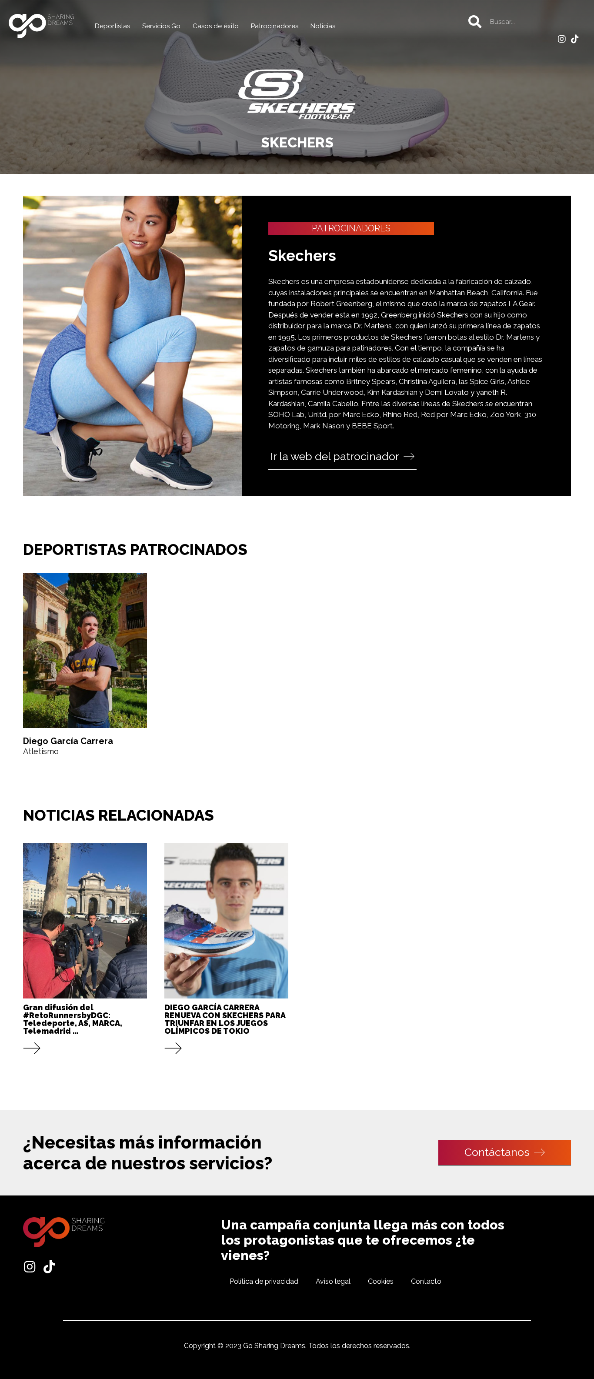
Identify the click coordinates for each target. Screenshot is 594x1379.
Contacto (426, 1281)
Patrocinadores (274, 26)
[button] (342, 457)
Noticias (322, 26)
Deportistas (112, 26)
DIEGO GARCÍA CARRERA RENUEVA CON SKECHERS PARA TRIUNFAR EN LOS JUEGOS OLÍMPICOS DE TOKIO (224, 1019)
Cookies (381, 1281)
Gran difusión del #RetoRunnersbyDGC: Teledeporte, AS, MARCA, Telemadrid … (72, 1019)
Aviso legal (333, 1281)
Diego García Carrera (68, 741)
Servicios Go (161, 26)
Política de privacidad (264, 1281)
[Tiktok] (575, 39)
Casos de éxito (216, 26)
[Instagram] (561, 39)
